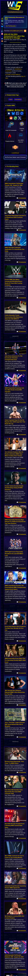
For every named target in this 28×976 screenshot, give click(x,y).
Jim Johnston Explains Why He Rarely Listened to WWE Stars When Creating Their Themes (14, 453)
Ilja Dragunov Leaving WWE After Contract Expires (14, 917)
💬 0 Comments (21, 198)
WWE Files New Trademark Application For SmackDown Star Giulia (14, 249)
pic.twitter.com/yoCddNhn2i (12, 74)
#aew (10, 99)
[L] (17, 30)
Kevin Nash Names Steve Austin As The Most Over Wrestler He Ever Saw (15, 628)
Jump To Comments (10, 130)
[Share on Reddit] (11, 118)
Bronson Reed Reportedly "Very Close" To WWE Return (14, 762)
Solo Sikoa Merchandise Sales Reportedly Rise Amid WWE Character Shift (14, 791)
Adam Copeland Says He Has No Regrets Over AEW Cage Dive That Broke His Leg (15, 421)
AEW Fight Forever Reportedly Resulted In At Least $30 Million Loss (14, 553)
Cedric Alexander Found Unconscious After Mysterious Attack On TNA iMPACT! (14, 317)
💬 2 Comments (21, 568)
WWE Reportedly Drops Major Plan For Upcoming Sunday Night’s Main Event (15, 660)
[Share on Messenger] (22, 113)
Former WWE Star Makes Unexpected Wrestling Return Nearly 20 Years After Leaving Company (13, 282)
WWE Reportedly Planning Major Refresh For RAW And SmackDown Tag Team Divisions (15, 521)
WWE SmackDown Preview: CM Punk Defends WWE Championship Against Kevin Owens (15, 587)
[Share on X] (20, 118)
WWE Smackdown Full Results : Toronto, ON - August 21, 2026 (14, 184)
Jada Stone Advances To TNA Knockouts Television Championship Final (13, 357)
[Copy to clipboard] (9, 113)
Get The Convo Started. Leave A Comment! (15, 157)
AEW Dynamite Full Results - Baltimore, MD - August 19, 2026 (14, 956)
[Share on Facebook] (17, 113)
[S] (13, 30)
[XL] (19, 30)
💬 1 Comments (21, 297)
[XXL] (21, 30)
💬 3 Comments (21, 331)
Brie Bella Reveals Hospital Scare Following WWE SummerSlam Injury (14, 825)
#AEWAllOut (18, 69)
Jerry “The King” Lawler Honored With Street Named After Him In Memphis (14, 724)
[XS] (11, 30)
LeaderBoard (15, 153)
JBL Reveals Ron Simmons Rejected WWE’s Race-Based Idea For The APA (15, 692)
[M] (15, 30)
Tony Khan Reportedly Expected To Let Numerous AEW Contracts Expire (15, 217)
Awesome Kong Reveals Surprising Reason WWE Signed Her (15, 886)
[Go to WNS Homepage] (15, 6)
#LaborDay (8, 71)
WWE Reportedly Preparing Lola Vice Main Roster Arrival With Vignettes (14, 389)
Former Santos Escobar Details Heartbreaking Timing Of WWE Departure (14, 487)
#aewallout (18, 99)
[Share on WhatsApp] (15, 118)
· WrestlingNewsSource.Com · (15, 11)
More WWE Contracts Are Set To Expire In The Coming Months (14, 856)
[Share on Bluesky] (13, 113)
